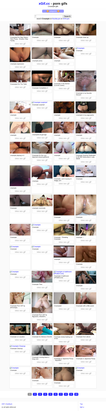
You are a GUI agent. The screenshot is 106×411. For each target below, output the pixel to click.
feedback (9, 404)
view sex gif (20, 44)
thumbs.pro (56, 19)
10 (76, 394)
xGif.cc (44, 3)
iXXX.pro (66, 19)
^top (81, 404)
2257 (3, 404)
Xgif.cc (82, 407)
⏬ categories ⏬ (53, 11)
